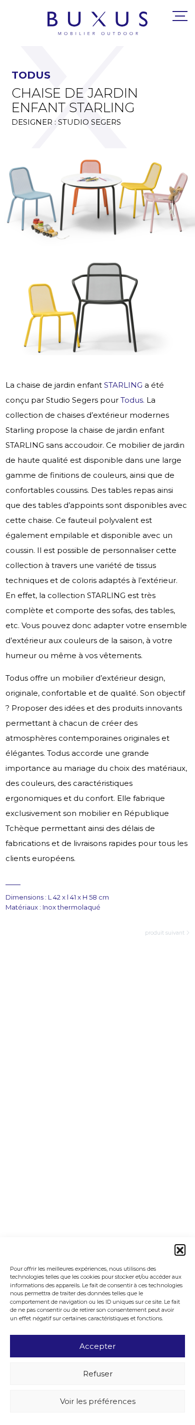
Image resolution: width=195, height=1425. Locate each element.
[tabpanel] (97, 197)
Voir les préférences (98, 1401)
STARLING (123, 385)
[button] (180, 1250)
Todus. (133, 400)
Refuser (97, 1373)
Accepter (98, 1346)
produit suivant (164, 933)
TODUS (31, 75)
